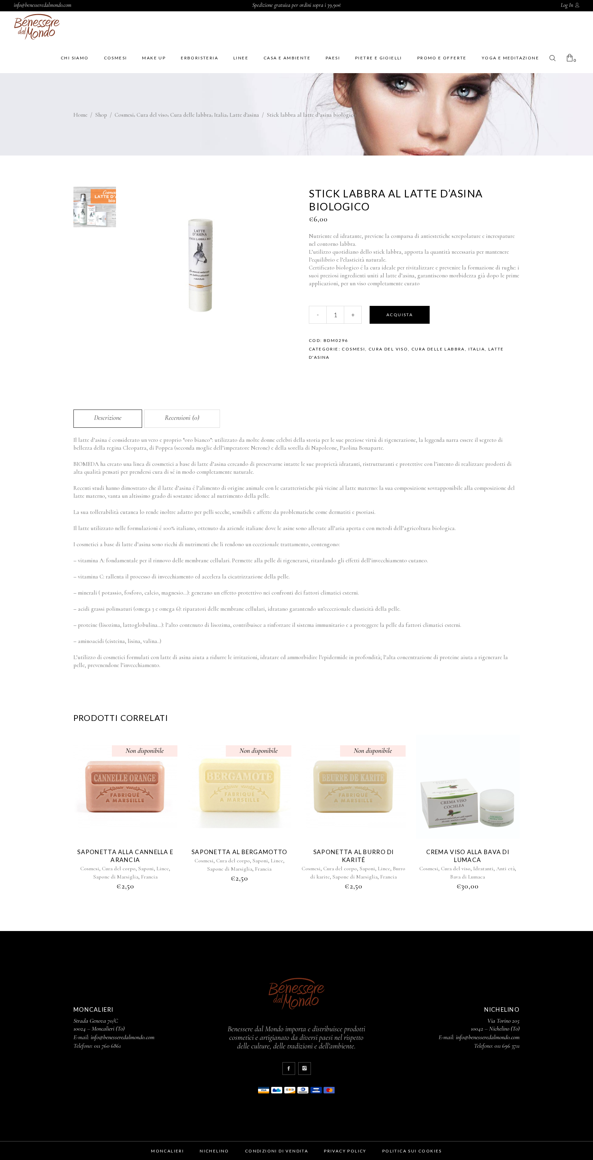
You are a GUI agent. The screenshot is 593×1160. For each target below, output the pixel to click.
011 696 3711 (507, 1045)
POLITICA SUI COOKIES (412, 1150)
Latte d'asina (244, 114)
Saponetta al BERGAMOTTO (239, 851)
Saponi (146, 868)
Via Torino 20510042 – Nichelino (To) (495, 1024)
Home (80, 114)
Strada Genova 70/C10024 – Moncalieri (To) (99, 1024)
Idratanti (483, 868)
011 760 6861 (107, 1045)
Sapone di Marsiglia (115, 876)
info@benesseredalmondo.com (42, 5)
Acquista (399, 314)
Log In (567, 5)
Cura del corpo (119, 868)
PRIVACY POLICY (345, 1150)
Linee (162, 868)
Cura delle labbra (190, 114)
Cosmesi (124, 114)
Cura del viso (152, 114)
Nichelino (214, 1150)
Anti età (505, 868)
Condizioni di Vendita (276, 1150)
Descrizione (107, 418)
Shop (101, 114)
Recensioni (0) (182, 418)
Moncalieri (167, 1150)
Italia (220, 114)
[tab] (107, 419)
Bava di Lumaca (467, 876)
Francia (149, 876)
